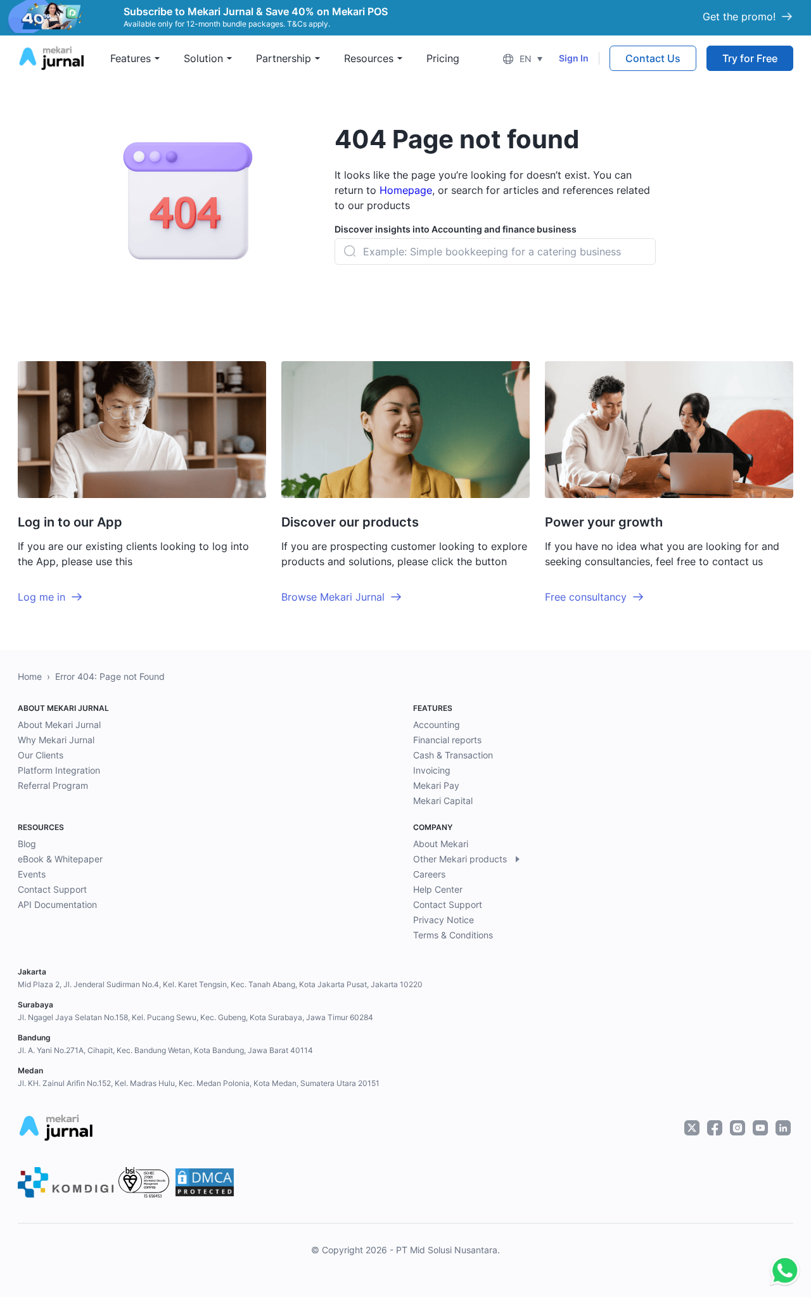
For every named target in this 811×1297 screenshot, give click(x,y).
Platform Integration (59, 770)
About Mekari (440, 843)
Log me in (41, 597)
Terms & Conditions (453, 935)
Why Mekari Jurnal (56, 739)
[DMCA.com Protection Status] (204, 1182)
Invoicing (431, 770)
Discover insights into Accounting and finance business (456, 229)
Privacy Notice (443, 919)
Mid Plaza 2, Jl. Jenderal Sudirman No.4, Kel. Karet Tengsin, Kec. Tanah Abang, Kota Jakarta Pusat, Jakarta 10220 (220, 984)
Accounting (436, 724)
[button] (522, 58)
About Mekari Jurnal (59, 724)
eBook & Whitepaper (60, 858)
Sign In (574, 58)
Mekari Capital (443, 800)
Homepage (406, 190)
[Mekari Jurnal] (51, 57)
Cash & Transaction (453, 755)
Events (32, 874)
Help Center (438, 889)
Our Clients (40, 755)
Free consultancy (586, 597)
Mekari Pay (436, 785)
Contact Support (52, 889)
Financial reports (447, 739)
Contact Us (652, 58)
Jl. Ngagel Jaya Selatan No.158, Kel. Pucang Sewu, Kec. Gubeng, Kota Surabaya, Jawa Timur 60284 (195, 1017)
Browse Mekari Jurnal (333, 597)
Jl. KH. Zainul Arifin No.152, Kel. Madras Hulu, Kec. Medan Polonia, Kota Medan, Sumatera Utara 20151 (199, 1083)
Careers (429, 874)
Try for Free (749, 58)
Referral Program (53, 785)
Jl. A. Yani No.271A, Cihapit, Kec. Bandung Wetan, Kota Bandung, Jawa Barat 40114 (165, 1050)
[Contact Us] (781, 1271)
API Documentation (57, 904)
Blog (27, 843)
